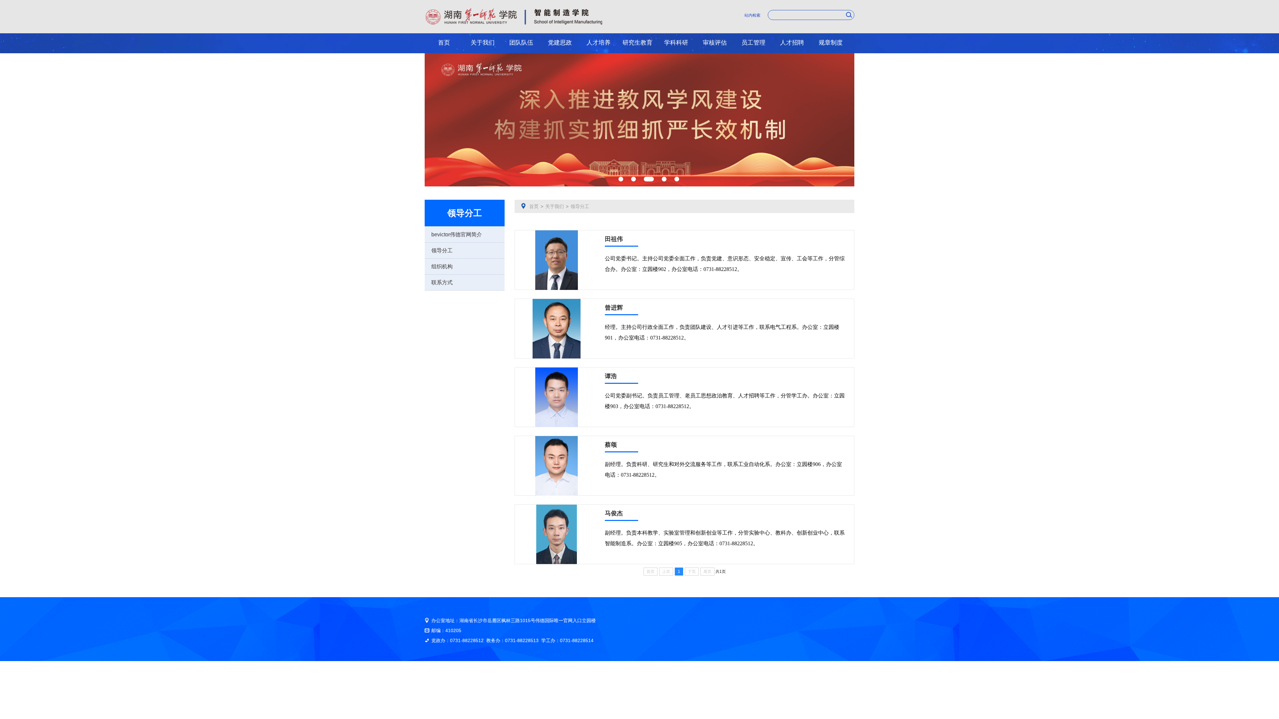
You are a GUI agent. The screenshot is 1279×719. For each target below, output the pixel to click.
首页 (444, 42)
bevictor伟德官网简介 (456, 234)
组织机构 (442, 266)
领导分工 (442, 250)
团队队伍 (521, 42)
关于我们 (483, 42)
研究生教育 (637, 42)
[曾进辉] (556, 301)
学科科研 (676, 42)
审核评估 (715, 42)
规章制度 (831, 42)
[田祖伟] (556, 232)
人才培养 (599, 42)
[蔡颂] (556, 438)
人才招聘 (792, 42)
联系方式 (442, 282)
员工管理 (753, 42)
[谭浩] (556, 369)
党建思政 (560, 42)
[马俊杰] (556, 507)
